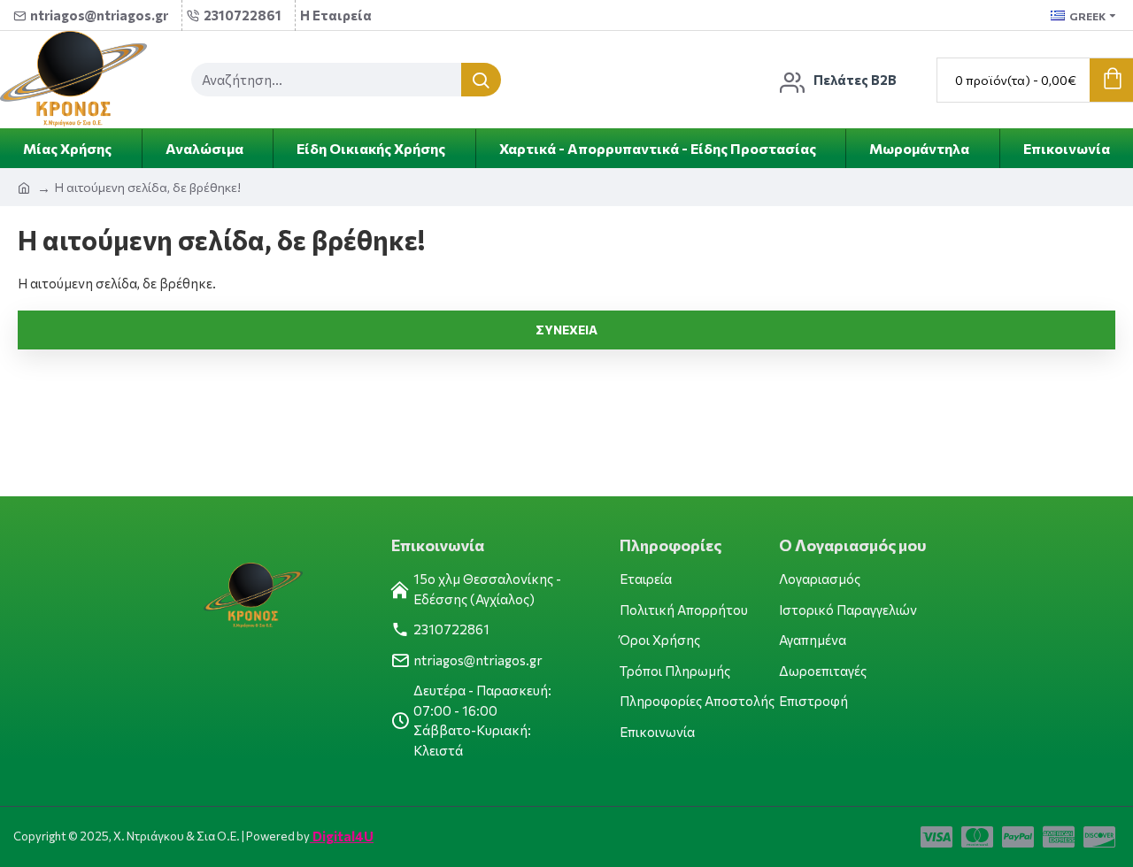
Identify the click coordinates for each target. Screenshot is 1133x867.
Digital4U (342, 836)
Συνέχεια (566, 329)
